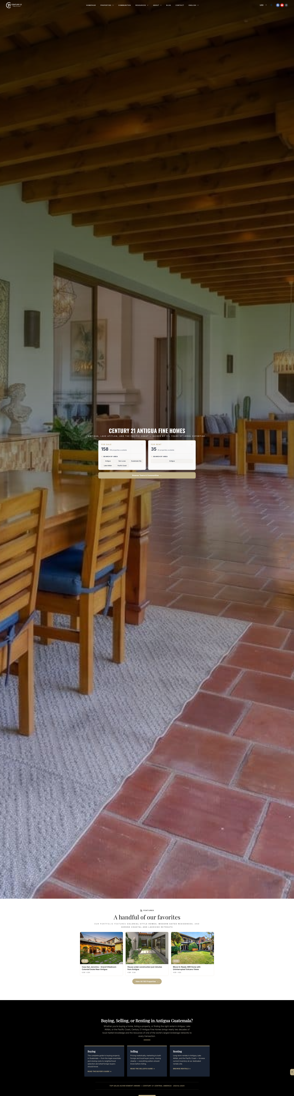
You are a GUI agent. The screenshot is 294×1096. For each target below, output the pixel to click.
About (156, 5)
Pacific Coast (122, 465)
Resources (141, 5)
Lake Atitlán (108, 465)
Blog (168, 5)
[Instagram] (286, 5)
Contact (180, 5)
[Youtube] (282, 5)
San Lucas (122, 461)
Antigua (108, 461)
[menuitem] (271, 5)
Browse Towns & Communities (147, 475)
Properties (105, 5)
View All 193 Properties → (147, 981)
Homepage (91, 5)
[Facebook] (278, 5)
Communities (124, 5)
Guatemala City (136, 461)
